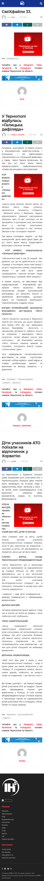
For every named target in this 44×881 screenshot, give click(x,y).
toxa (13, 17)
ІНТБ (10, 873)
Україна (4, 833)
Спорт (4, 831)
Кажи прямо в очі (7, 855)
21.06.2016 (24, 461)
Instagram (25, 68)
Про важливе (6, 852)
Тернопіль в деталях (8, 858)
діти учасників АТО (25, 714)
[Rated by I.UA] (7, 801)
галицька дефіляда (25, 379)
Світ (3, 836)
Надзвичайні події (8, 819)
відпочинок (11, 714)
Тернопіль (16, 383)
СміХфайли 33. (13, 58)
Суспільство (6, 822)
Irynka (14, 461)
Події (3, 816)
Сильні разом (6, 849)
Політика (5, 825)
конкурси (6, 383)
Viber (39, 65)
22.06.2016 (23, 17)
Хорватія (6, 718)
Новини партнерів (8, 839)
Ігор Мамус (11, 379)
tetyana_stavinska (18, 135)
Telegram (28, 65)
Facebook (6, 68)
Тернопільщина (7, 814)
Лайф (4, 828)
